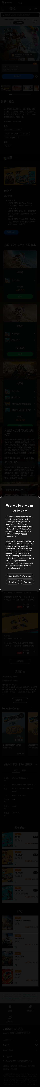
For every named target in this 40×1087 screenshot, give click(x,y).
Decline (12, 582)
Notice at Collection (20, 529)
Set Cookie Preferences (20, 576)
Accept (27, 582)
